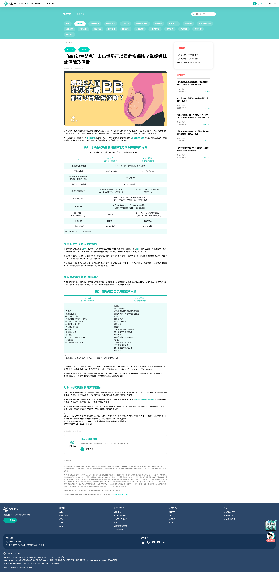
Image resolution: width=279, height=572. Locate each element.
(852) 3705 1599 (15, 541)
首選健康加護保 (138, 138)
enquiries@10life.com (119, 494)
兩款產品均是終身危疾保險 (144, 399)
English (17, 553)
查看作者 (89, 449)
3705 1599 (271, 3)
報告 (84, 249)
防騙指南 (29, 567)
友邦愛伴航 (91, 138)
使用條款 (6, 567)
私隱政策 (13, 567)
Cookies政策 (21, 567)
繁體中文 (10, 553)
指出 (138, 249)
